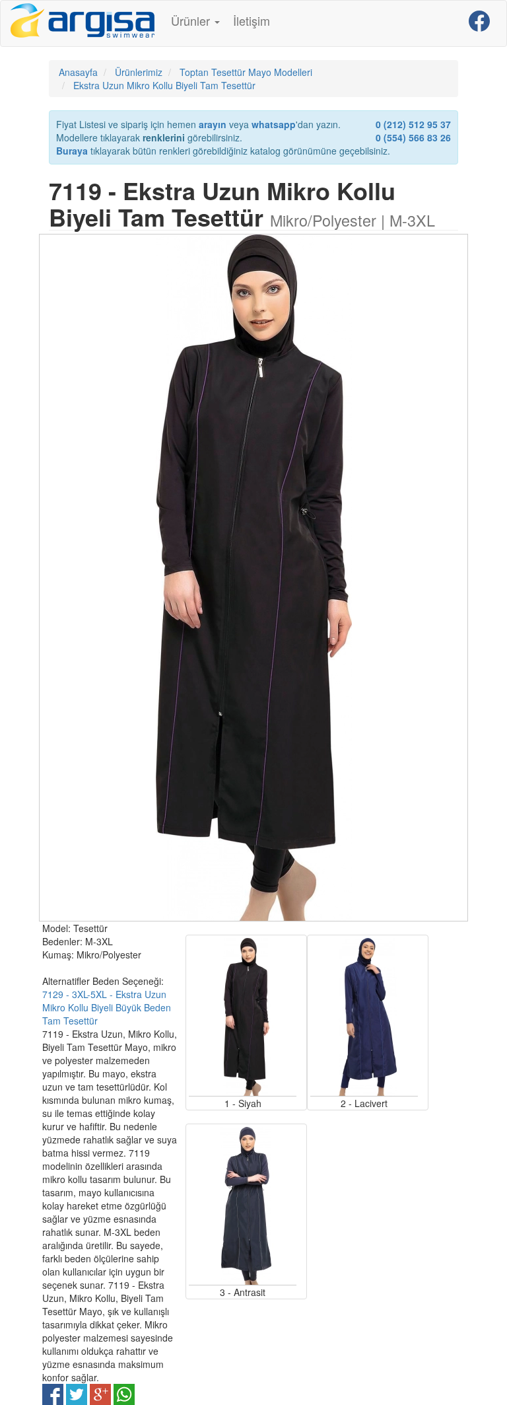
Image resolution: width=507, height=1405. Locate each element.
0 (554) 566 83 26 (413, 137)
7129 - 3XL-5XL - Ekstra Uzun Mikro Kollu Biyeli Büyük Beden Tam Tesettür (106, 1007)
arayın (212, 124)
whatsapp (274, 124)
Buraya (72, 150)
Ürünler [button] (192, 20)
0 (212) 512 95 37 (413, 124)
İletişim (251, 20)
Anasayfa (78, 72)
